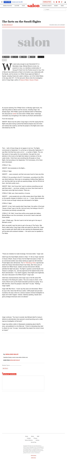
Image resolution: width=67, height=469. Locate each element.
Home (26, 436)
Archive (37, 440)
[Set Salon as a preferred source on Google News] (41, 57)
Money (56, 5)
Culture (17, 5)
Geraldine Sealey (11, 354)
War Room (5, 368)
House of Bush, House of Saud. (29, 80)
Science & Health (47, 5)
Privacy (35, 438)
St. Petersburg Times (29, 263)
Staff (38, 436)
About (32, 436)
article (14, 113)
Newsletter (47, 2)
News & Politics (7, 5)
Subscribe (7, 2)
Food (23, 5)
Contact (29, 438)
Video (62, 5)
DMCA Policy (33, 457)
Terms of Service (29, 440)
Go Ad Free (33, 442)
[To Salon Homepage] (33, 5)
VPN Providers (33, 455)
